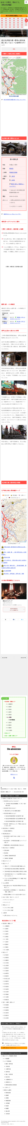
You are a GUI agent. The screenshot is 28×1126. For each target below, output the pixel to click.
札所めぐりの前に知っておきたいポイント (12, 798)
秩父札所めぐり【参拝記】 (9, 828)
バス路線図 (6, 1058)
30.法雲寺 (6, 1007)
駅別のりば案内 (7, 1090)
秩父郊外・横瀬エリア (8, 923)
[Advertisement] (14, 117)
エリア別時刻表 (7, 1061)
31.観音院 (6, 1010)
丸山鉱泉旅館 (7, 570)
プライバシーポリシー (9, 899)
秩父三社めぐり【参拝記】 (9, 847)
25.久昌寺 (6, 991)
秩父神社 (6, 853)
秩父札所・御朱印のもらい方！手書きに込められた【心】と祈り (15, 824)
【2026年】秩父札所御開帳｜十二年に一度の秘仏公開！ (16, 804)
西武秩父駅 (8, 1092)
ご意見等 (5, 912)
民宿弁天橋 (7, 557)
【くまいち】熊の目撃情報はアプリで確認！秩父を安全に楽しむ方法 (15, 879)
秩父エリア (5, 952)
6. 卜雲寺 (6, 939)
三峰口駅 (8, 1113)
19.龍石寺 (6, 976)
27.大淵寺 (6, 997)
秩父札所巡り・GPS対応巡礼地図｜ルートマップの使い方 (15, 841)
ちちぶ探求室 (6, 883)
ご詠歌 (13, 180)
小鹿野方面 (8, 1069)
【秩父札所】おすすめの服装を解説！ (12, 810)
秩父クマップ (6, 863)
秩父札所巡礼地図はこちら (14, 15)
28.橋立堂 (6, 999)
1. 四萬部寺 (9, 704)
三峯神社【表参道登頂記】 (10, 855)
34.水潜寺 (6, 1018)
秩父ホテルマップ (7, 601)
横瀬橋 (5, 318)
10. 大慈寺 (9, 730)
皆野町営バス (9, 1082)
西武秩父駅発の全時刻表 (11, 1084)
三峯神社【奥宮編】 (8, 858)
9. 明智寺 (9, 727)
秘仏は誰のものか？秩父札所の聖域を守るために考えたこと (15, 886)
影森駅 (7, 1108)
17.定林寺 (6, 970)
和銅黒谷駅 (8, 1100)
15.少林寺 (6, 965)
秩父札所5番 (4, 657)
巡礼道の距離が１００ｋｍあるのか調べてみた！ (15, 894)
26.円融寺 (6, 994)
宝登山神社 (6, 850)
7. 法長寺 (9, 722)
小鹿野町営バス (9, 1079)
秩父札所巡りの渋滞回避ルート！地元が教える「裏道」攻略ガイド (14, 890)
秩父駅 (7, 1105)
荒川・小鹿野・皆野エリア (9, 1002)
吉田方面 (8, 1071)
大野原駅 (8, 1103)
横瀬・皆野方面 (9, 1063)
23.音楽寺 (6, 986)
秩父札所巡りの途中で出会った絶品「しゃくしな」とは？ (14, 837)
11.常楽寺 (6, 955)
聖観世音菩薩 (13, 172)
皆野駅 (7, 1098)
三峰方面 (8, 1066)
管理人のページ (14, 774)
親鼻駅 (7, 1095)
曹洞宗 (11, 168)
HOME (13, 788)
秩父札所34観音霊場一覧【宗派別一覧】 (15, 821)
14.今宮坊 (6, 962)
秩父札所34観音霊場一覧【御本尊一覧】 (15, 816)
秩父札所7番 (23, 657)
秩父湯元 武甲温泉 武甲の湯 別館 (14, 573)
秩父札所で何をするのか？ (10, 808)
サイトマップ (7, 902)
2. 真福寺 (9, 706)
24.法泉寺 (6, 989)
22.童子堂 (6, 983)
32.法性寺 (6, 1012)
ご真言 (13, 176)
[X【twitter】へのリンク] (14, 778)
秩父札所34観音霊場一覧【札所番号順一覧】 (16, 818)
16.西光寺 (6, 968)
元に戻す (19, 57)
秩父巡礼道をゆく (7, 833)
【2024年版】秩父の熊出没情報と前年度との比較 (15, 871)
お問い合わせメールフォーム (10, 915)
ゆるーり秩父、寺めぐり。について (11, 897)
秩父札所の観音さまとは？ (10, 813)
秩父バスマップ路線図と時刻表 (10, 1055)
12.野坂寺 (6, 957)
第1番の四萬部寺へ (8, 831)
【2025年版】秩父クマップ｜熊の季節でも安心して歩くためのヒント (15, 874)
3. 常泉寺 (9, 709)
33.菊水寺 (6, 1015)
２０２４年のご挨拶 (8, 907)
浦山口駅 (8, 1111)
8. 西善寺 (9, 725)
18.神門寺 (6, 973)
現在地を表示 (5, 57)
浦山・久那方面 (9, 1074)
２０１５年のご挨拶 (8, 910)
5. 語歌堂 (9, 714)
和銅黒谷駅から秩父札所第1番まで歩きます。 (14, 845)
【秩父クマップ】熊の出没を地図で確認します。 (15, 866)
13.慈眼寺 (6, 960)
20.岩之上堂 (7, 978)
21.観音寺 (6, 981)
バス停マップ (7, 1087)
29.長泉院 (6, 1004)
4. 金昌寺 (9, 712)
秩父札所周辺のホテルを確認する (14, 609)
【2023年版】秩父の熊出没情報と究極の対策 (14, 868)
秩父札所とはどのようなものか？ (11, 801)
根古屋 (5, 323)
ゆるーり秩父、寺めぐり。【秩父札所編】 (11, 3)
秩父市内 (8, 1077)
